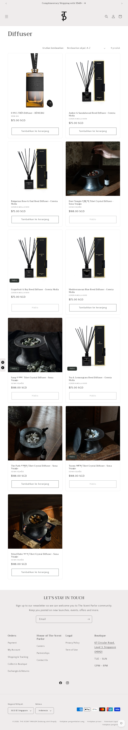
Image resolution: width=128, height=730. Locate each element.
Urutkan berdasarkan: (53, 48)
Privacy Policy (72, 643)
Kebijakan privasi (94, 722)
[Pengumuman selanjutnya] (121, 3)
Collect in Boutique (17, 664)
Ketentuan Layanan (112, 722)
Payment (12, 643)
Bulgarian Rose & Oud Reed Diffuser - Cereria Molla (34, 202)
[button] (6, 16)
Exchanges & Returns (18, 671)
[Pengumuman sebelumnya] (6, 3)
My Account (14, 650)
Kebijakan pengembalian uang (72, 722)
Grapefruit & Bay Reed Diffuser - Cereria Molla (35, 289)
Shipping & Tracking (18, 657)
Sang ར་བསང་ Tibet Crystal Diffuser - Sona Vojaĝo (32, 379)
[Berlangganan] (88, 619)
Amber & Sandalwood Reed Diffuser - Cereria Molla (92, 114)
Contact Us (42, 660)
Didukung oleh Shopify (47, 722)
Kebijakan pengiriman (111, 725)
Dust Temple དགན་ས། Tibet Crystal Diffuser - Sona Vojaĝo (91, 202)
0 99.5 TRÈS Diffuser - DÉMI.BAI (27, 113)
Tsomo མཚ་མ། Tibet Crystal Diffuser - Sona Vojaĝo (90, 467)
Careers (40, 646)
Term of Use (72, 650)
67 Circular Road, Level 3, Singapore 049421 (105, 647)
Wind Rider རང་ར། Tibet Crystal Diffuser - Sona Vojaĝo (35, 555)
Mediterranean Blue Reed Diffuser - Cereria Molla (91, 291)
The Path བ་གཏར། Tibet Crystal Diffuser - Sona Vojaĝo (34, 467)
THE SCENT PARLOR (28, 722)
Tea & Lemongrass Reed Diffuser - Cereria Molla (90, 379)
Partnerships (43, 653)
